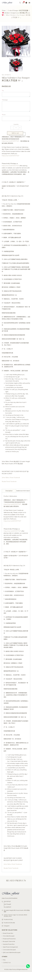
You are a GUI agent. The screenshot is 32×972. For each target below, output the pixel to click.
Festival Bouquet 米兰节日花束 (18, 10)
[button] (29, 3)
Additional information (23, 491)
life (24, 379)
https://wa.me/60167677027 (10, 141)
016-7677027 (7, 901)
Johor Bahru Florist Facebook (11, 477)
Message (5, 100)
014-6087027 (7, 907)
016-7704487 (7, 904)
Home (4, 10)
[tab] (9, 491)
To (3, 90)
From (4, 114)
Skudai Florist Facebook (9, 481)
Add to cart (15, 133)
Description (9, 491)
